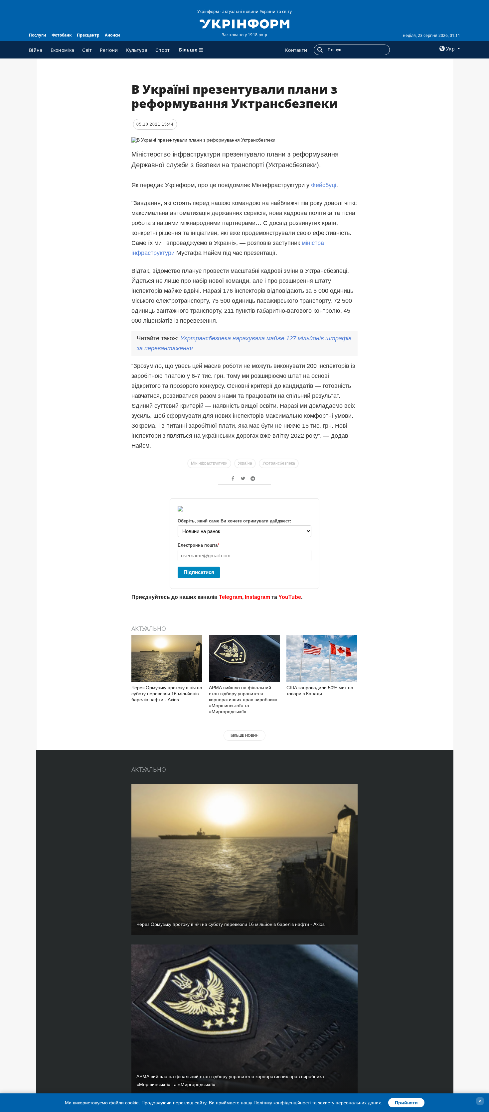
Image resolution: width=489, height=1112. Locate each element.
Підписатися (199, 572)
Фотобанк (62, 35)
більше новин (244, 735)
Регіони (109, 50)
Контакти (296, 50)
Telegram (230, 597)
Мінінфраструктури (209, 463)
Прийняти (406, 1102)
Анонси (112, 35)
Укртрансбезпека (278, 463)
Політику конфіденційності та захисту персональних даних (317, 1102)
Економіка (63, 50)
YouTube (289, 597)
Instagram (257, 597)
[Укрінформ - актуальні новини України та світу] (244, 23)
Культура (136, 50)
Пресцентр (88, 35)
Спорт (162, 50)
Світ (87, 50)
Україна (245, 463)
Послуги (37, 35)
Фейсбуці (323, 185)
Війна (36, 50)
